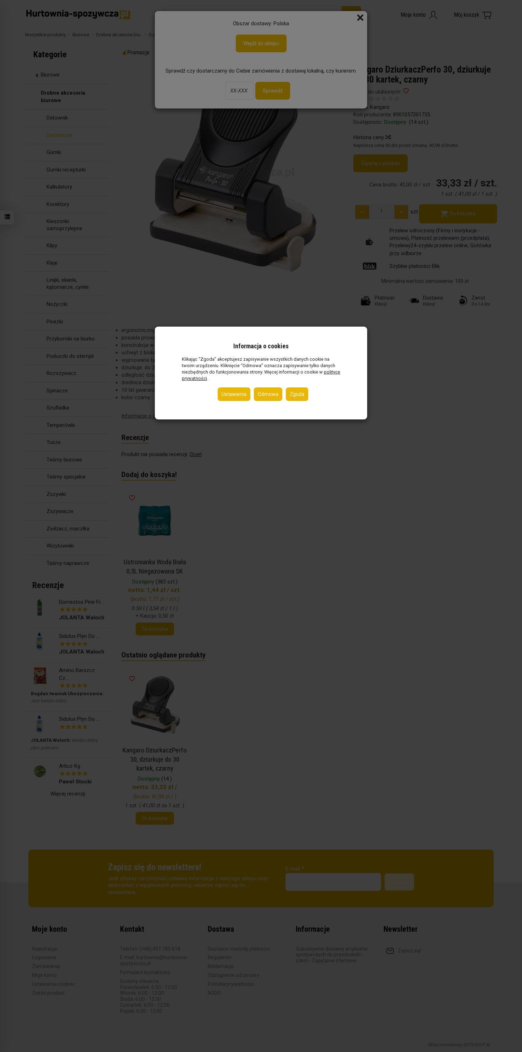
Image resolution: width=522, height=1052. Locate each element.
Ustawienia (234, 394)
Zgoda (297, 394)
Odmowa (268, 394)
